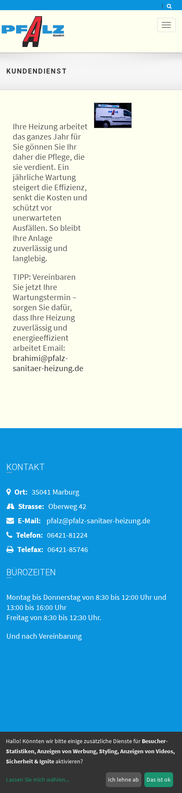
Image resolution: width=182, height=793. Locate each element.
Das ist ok (158, 779)
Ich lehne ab (123, 779)
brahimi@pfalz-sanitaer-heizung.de (48, 363)
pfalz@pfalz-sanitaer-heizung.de (98, 520)
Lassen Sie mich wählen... (37, 779)
